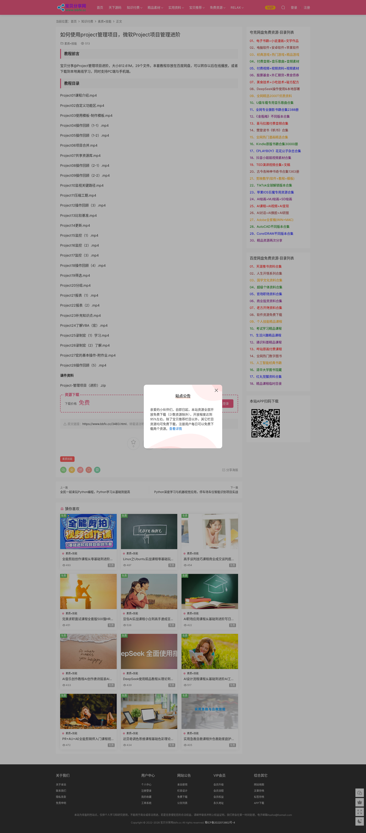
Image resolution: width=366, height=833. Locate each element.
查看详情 (175, 429)
